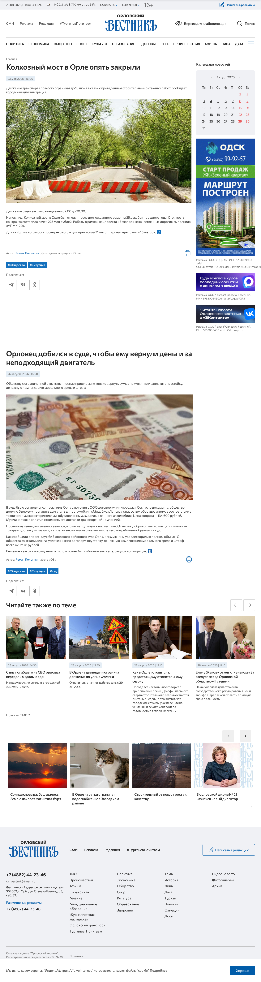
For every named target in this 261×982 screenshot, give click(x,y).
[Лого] (130, 23)
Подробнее (158, 970)
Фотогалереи (223, 880)
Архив (217, 886)
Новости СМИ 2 (18, 715)
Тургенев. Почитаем (86, 931)
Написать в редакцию (240, 4)
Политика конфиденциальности (85, 957)
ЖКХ (165, 44)
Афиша (211, 44)
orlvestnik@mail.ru (21, 881)
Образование (123, 44)
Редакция (46, 23)
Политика (15, 44)
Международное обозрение (83, 906)
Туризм (171, 898)
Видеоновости (224, 874)
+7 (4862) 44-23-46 (26, 874)
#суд (53, 571)
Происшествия (186, 44)
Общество (63, 44)
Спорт (81, 44)
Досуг (169, 916)
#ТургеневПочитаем (75, 23)
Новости (171, 904)
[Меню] (250, 44)
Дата (239, 44)
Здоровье (148, 44)
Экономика (38, 44)
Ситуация (172, 910)
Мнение (76, 898)
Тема (169, 874)
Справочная (79, 892)
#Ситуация (37, 265)
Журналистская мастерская (82, 916)
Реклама (26, 23)
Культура (99, 44)
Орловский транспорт (87, 925)
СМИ (10, 23)
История (171, 880)
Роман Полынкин (27, 253)
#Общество (16, 265)
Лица (225, 44)
